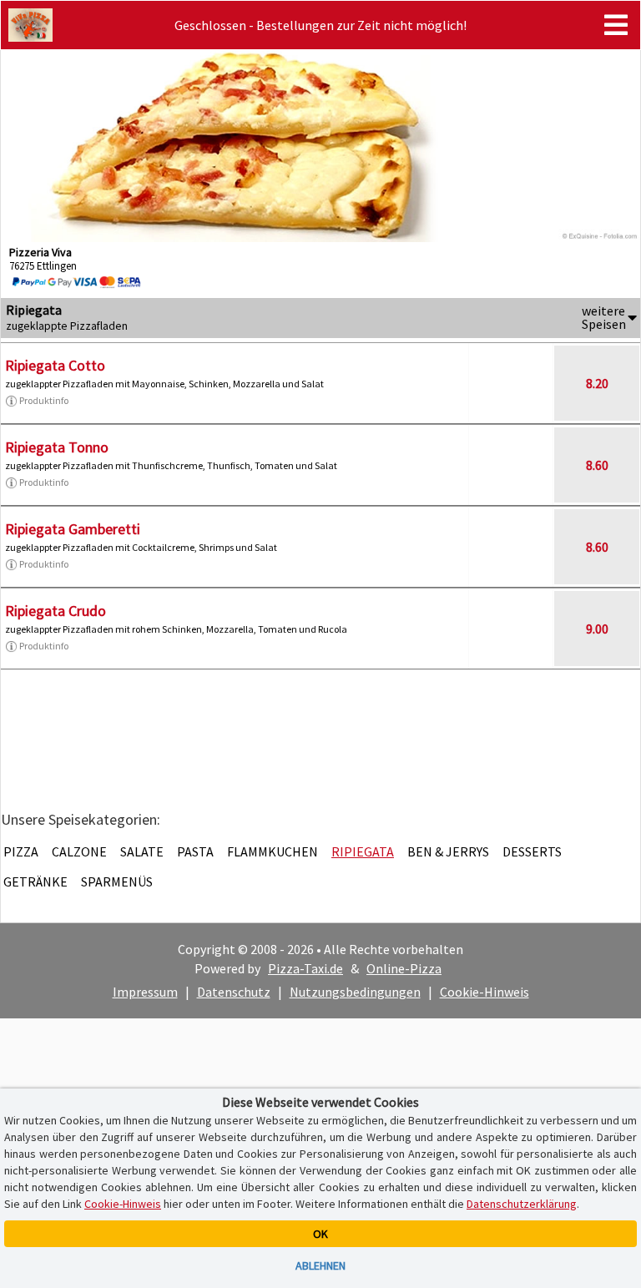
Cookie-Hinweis (484, 991)
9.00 (597, 628)
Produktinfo (43, 400)
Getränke (35, 881)
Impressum (145, 991)
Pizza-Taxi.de (305, 968)
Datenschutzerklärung (522, 1203)
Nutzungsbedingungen (355, 991)
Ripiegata (362, 851)
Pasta (195, 851)
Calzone (79, 851)
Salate (142, 851)
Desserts (532, 851)
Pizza (20, 851)
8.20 (597, 383)
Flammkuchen (272, 851)
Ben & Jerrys (448, 851)
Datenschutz (233, 991)
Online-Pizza (404, 968)
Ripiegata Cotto (55, 365)
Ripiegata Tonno (57, 447)
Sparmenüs (117, 881)
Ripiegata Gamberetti (72, 528)
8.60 (597, 465)
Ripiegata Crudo (55, 610)
